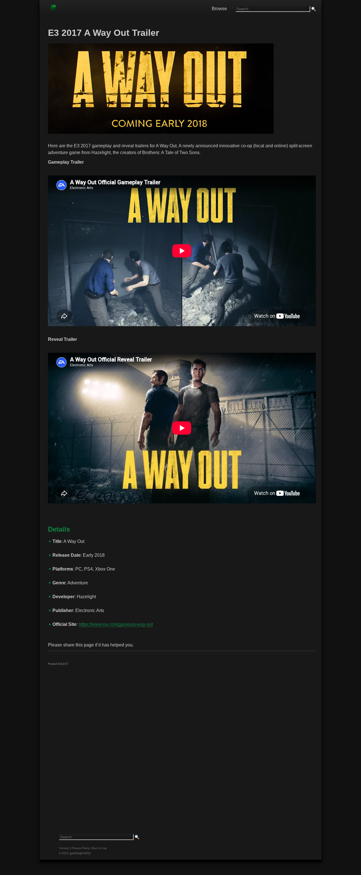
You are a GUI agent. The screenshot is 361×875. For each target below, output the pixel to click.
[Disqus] (182, 740)
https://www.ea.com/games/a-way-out (116, 624)
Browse (219, 8)
